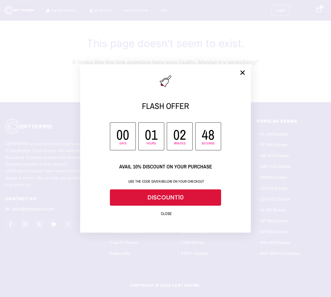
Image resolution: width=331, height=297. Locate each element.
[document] (165, 148)
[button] (242, 73)
